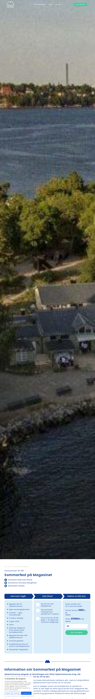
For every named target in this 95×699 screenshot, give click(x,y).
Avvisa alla (16, 693)
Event (10, 566)
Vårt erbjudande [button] (39, 4)
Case (50, 4)
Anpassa (8, 693)
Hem (5, 566)
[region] (18, 686)
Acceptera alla (26, 693)
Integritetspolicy (13, 689)
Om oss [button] (58, 4)
